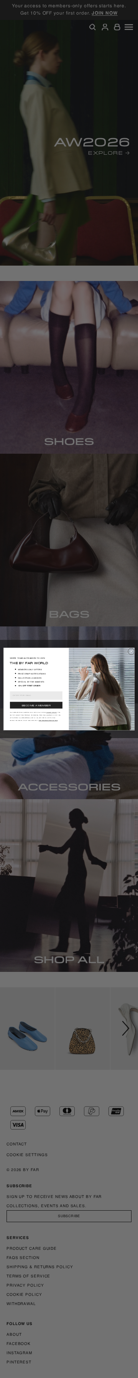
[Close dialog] (131, 651)
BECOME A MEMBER (36, 705)
